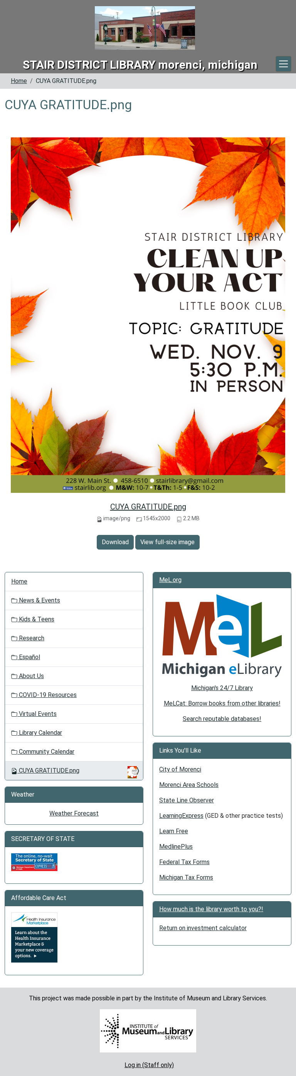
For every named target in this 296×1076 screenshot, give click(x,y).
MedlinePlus (176, 846)
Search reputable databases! (222, 718)
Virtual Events (37, 713)
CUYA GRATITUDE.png (148, 506)
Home (19, 81)
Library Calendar (39, 732)
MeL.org (170, 580)
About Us (30, 676)
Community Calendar (45, 751)
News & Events (38, 600)
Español (28, 657)
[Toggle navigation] (283, 64)
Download (115, 542)
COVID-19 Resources (47, 695)
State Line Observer (186, 800)
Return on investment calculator (203, 928)
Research (30, 638)
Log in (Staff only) (149, 1065)
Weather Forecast (74, 813)
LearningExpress (181, 815)
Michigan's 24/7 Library (222, 688)
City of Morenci (180, 769)
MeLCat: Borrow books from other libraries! (222, 703)
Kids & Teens (35, 619)
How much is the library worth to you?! (211, 909)
